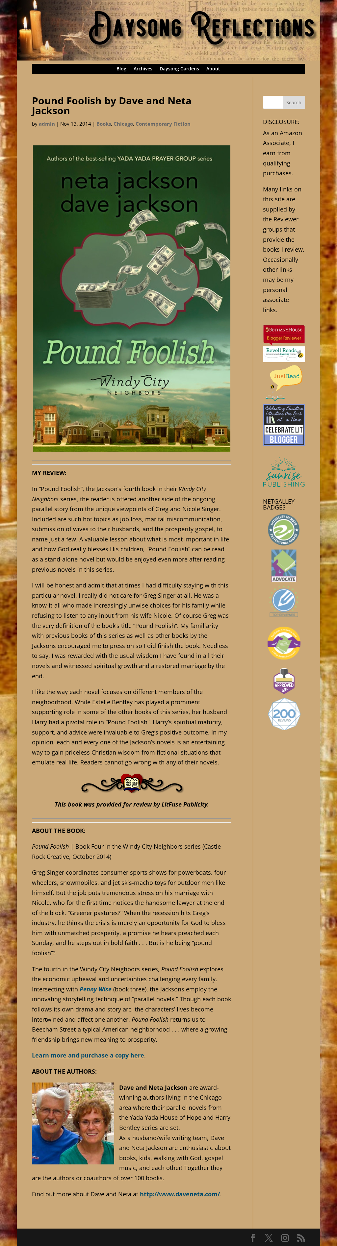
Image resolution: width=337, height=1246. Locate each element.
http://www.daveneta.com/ (180, 1194)
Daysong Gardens (179, 69)
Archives (143, 69)
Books (103, 123)
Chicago (123, 123)
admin (47, 123)
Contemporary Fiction (163, 123)
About (213, 69)
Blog (121, 69)
